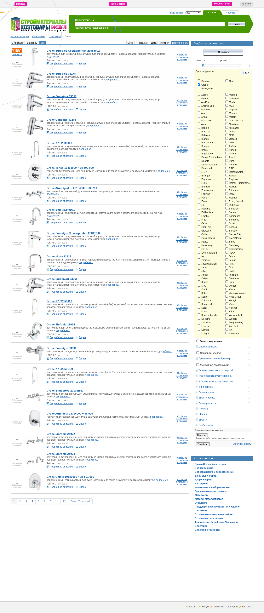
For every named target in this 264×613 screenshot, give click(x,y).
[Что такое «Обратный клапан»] (249, 353)
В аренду (32, 43)
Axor (203, 124)
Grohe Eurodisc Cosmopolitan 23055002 (73, 50)
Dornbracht (207, 168)
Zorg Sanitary (235, 322)
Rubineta (233, 205)
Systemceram (235, 249)
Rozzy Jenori (235, 201)
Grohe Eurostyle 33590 (62, 348)
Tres (231, 282)
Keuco (204, 282)
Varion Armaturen (237, 293)
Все (43, 43)
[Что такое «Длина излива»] (249, 392)
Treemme (233, 278)
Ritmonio (233, 190)
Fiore (204, 201)
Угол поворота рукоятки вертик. (216, 381)
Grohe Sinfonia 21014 (61, 324)
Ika (202, 256)
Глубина (203, 408)
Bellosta (205, 135)
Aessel (204, 95)
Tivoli (231, 271)
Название (142, 43)
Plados (232, 153)
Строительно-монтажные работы (214, 514)
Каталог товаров (20, 36)
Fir (202, 205)
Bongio (205, 146)
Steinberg (233, 245)
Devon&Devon (209, 164)
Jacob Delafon (209, 263)
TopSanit (233, 274)
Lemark (205, 330)
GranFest (206, 227)
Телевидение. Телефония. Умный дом (216, 522)
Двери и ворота (203, 479)
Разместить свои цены (225, 606)
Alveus (204, 98)
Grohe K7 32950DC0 (60, 368)
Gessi (204, 223)
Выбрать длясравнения (17, 65)
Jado (204, 267)
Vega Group (235, 296)
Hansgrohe (207, 88)
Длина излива (206, 392)
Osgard (232, 139)
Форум (205, 606)
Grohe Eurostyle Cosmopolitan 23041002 (73, 233)
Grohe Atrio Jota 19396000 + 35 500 (70, 413)
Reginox (233, 179)
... (57, 501)
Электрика (201, 526)
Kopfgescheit (208, 304)
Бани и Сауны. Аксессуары (210, 464)
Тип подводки (206, 387)
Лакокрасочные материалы (211, 491)
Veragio (232, 300)
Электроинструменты (207, 530)
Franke (205, 216)
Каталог (212, 12)
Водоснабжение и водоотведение (214, 472)
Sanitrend (233, 219)
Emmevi (205, 186)
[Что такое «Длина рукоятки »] (249, 403)
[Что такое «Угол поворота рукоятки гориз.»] (249, 376)
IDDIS (204, 249)
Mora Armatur (235, 120)
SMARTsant (234, 238)
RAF (231, 168)
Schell (232, 223)
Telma (231, 256)
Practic (232, 157)
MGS (231, 106)
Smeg (231, 241)
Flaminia (205, 208)
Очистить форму (242, 444)
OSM (231, 142)
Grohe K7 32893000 (59, 143)
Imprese (205, 260)
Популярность (180, 43)
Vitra (231, 311)
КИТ (230, 330)
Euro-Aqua (207, 190)
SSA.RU (193, 606)
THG (231, 263)
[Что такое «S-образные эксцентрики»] (249, 365)
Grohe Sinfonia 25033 (61, 453)
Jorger (204, 274)
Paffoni (232, 146)
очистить (17, 54)
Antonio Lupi (208, 106)
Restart (232, 186)
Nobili (231, 131)
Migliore (233, 109)
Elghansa (206, 179)
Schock (232, 227)
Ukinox (232, 285)
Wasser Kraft (235, 315)
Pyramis (233, 164)
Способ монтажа (208, 346)
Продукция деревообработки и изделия (217, 506)
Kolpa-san (206, 300)
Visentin (233, 307)
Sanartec (233, 208)
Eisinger (205, 175)
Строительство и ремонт (209, 518)
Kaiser (204, 278)
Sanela (232, 212)
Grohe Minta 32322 (59, 256)
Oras (231, 81)
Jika (203, 271)
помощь (20, 4)
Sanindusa (234, 216)
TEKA (231, 252)
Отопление (201, 502)
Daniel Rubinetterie (211, 157)
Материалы (201, 495)
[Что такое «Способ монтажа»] (249, 347)
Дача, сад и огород (205, 475)
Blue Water (207, 142)
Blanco (205, 139)
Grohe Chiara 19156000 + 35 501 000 (70, 476)
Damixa (205, 81)
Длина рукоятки (207, 403)
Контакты (247, 606)
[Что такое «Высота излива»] (249, 398)
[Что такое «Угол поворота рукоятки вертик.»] (249, 381)
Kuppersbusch (209, 315)
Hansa (204, 241)
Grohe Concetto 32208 (61, 119)
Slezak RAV (234, 234)
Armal (204, 117)
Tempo (232, 260)
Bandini (205, 128)
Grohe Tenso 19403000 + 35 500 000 (70, 167)
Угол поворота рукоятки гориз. (215, 376)
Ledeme (205, 326)
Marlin (232, 102)
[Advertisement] (127, 572)
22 (64, 501)
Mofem (232, 117)
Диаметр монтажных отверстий (216, 370)
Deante (205, 161)
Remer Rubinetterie (239, 183)
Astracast (206, 120)
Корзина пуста (222, 3)
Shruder (233, 230)
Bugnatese (207, 153)
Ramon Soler (235, 172)
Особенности (206, 425)
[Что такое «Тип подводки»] (249, 387)
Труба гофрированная (97, 27)
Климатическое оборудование (212, 487)
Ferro (204, 197)
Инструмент (202, 483)
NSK (231, 135)
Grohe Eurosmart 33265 (62, 278)
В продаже (18, 43)
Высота (203, 419)
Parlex (232, 150)
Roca (231, 194)
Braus (204, 150)
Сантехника (38, 36)
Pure (231, 161)
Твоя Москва (118, 4)
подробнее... (53, 56)
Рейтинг (164, 43)
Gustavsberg (208, 238)
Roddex (232, 197)
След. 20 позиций (80, 501)
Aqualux (205, 109)
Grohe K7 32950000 (59, 301)
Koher (204, 293)
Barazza (205, 131)
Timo (231, 267)
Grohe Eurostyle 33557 (62, 96)
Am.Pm (205, 102)
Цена (130, 43)
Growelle (206, 230)
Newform (233, 124)
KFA (203, 285)
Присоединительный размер (215, 358)
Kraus (204, 311)
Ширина (203, 414)
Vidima (232, 304)
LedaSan (206, 322)
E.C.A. (204, 172)
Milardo (232, 113)
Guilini (204, 234)
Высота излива (207, 397)
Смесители (55, 36)
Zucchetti (233, 326)
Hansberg (206, 245)
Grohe (204, 84)
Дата (154, 43)
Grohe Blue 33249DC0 (61, 209)
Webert (232, 319)
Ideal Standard (209, 252)
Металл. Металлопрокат (209, 499)
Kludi (204, 289)
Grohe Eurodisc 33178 (61, 73)
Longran (205, 333)
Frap (203, 219)
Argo (203, 113)
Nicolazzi (233, 128)
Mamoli (232, 95)
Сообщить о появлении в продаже (182, 57)
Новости (230, 12)
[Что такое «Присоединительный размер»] (249, 359)
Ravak (232, 175)
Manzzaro (233, 98)
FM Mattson (207, 212)
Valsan (232, 289)
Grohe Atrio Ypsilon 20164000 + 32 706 (72, 188)
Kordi (204, 307)
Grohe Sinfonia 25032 (61, 433)
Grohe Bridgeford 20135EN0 (65, 390)
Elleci (204, 183)
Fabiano (205, 194)
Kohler (204, 296)
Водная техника (204, 468)
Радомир (233, 333)
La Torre (205, 319)
